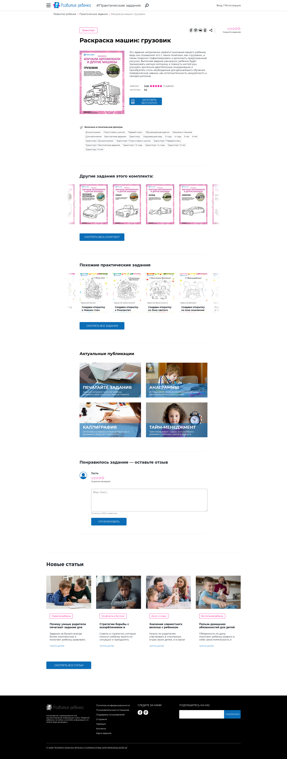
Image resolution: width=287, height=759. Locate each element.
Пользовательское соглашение (112, 710)
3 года (168, 136)
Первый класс (135, 132)
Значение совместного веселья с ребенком (165, 626)
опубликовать (108, 521)
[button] (74, 204)
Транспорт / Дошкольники (99, 141)
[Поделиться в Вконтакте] (200, 30)
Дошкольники (93, 132)
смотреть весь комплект (102, 237)
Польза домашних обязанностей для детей (217, 626)
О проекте (101, 719)
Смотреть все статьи (68, 665)
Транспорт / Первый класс (167, 141)
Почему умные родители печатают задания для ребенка (68, 627)
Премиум (101, 724)
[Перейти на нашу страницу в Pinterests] (146, 712)
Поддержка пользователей (110, 714)
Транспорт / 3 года (132, 145)
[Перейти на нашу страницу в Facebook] (140, 712)
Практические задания (120, 5)
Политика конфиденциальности (113, 705)
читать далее (57, 646)
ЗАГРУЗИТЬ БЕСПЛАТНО (149, 101)
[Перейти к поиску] (147, 5)
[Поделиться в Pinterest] (196, 30)
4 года (178, 136)
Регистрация (233, 5)
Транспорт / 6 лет (94, 149)
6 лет (194, 136)
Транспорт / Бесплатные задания (103, 145)
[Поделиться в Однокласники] (205, 30)
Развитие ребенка (61, 616)
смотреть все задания (102, 325)
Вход (219, 5)
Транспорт (88, 30)
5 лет (186, 136)
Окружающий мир (152, 136)
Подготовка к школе (114, 132)
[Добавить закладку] (211, 30)
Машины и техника (182, 132)
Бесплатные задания (115, 136)
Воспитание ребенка (212, 616)
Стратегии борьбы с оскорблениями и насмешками (114, 627)
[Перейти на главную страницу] (72, 5)
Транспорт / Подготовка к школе (133, 141)
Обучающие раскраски (157, 132)
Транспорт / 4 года (155, 145)
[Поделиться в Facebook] (191, 30)
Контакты (101, 728)
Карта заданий (103, 733)
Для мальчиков (93, 136)
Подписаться (232, 714)
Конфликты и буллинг (113, 616)
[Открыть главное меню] (48, 5)
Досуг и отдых (158, 616)
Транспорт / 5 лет (177, 145)
